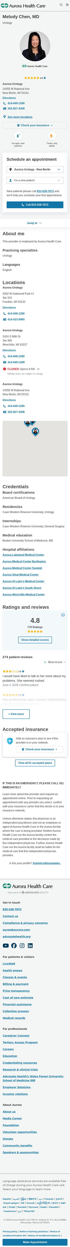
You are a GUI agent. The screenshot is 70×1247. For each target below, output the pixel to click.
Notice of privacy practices (34, 1231)
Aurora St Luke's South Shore (22, 588)
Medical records (14, 1018)
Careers (8, 1049)
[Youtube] (5, 946)
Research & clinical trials (20, 1069)
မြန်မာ (23, 1199)
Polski (12, 1207)
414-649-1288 (16, 362)
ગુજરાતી (59, 1199)
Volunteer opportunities (20, 1132)
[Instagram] (22, 946)
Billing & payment (16, 984)
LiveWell (9, 963)
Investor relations (15, 1094)
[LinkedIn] (30, 946)
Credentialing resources (20, 1062)
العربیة (16, 1199)
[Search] (61, 5)
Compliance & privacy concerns (25, 923)
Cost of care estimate (18, 997)
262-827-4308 (16, 108)
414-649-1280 (16, 103)
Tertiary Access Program (20, 1042)
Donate (8, 1138)
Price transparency (16, 990)
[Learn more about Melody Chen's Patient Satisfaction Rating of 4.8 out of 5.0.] (31, 78)
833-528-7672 (45, 191)
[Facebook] (14, 946)
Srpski (43, 1207)
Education (10, 1056)
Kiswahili (54, 1207)
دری (40, 1199)
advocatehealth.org (17, 936)
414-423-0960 (16, 319)
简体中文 (33, 1199)
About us (9, 1111)
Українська (9, 1211)
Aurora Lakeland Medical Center (23, 554)
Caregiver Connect (16, 1035)
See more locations (20, 117)
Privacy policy (10, 1231)
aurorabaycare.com (16, 929)
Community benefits (17, 1145)
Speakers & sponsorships (21, 1152)
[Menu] (67, 5)
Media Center (12, 1118)
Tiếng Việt (29, 1211)
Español (7, 1199)
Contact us (10, 916)
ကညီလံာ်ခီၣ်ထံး (43, 1203)
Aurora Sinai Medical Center (21, 574)
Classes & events (15, 977)
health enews (12, 970)
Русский (33, 1207)
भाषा (22, 1203)
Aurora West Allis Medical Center (24, 594)
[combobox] (35, 180)
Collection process (16, 1011)
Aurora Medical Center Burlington (24, 561)
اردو (19, 1211)
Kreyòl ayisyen (11, 1203)
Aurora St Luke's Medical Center (23, 581)
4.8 (41, 78)
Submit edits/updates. (47, 863)
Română (22, 1207)
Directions (9, 98)
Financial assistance (17, 1004)
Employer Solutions (17, 1087)
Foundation (11, 1125)
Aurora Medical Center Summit (22, 568)
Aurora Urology (13, 83)
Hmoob (30, 1203)
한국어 (55, 1203)
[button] (35, 169)
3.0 (19, 671)
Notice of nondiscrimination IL (44, 1235)
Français (49, 1199)
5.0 (19, 695)
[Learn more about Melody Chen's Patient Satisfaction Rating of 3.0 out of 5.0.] (10, 671)
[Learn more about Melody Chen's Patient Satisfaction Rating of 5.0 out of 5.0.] (10, 695)
